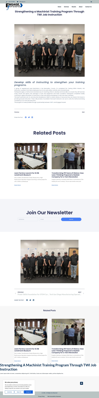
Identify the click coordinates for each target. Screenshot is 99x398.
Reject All (19, 392)
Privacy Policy (41, 396)
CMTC (51, 102)
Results (74, 7)
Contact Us (88, 7)
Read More (17, 185)
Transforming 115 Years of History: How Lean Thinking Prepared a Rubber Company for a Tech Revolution (68, 175)
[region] (19, 387)
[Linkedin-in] (91, 1)
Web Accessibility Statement (54, 396)
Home (59, 7)
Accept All (28, 392)
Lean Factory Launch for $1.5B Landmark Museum (26, 174)
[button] (26, 117)
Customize (9, 392)
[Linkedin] (81, 383)
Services (66, 7)
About (80, 7)
